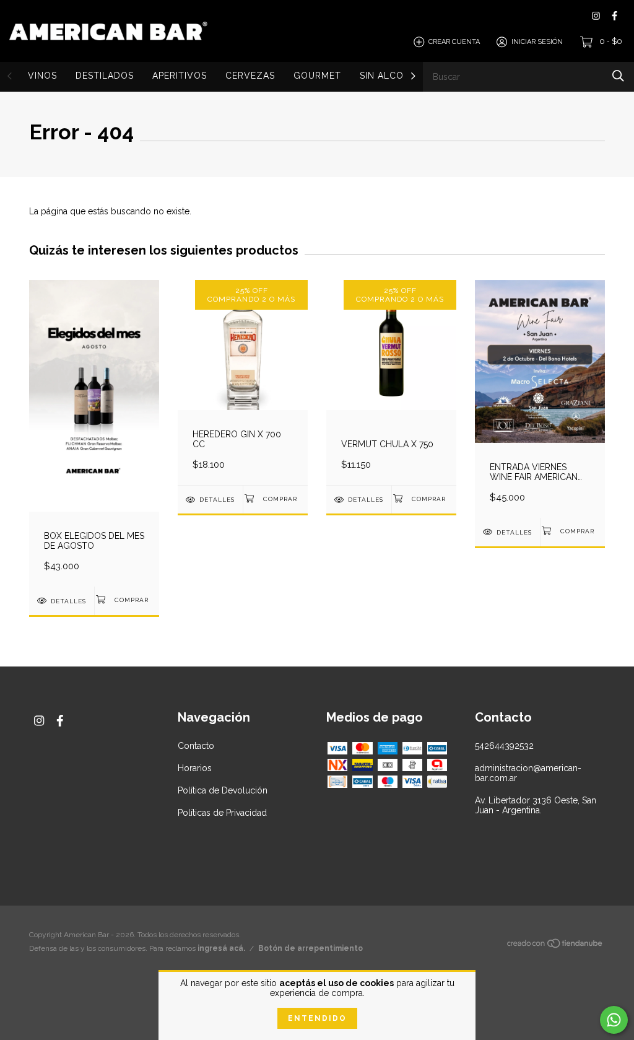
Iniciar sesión (537, 42)
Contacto (196, 746)
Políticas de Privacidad (222, 813)
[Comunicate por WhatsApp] (614, 1020)
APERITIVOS (179, 76)
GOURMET (317, 76)
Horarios (195, 768)
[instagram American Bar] (596, 15)
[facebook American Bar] (614, 15)
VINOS (42, 76)
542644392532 (504, 746)
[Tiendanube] (555, 946)
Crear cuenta (454, 42)
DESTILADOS (105, 76)
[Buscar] (618, 76)
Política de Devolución (222, 790)
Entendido (317, 1018)
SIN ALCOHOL (391, 76)
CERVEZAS (250, 76)
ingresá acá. (221, 948)
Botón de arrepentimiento (310, 948)
